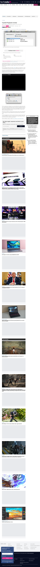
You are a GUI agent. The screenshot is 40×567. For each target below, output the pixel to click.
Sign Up (7, 558)
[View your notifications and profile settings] (35, 2)
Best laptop (14, 16)
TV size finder (9, 16)
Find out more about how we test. (14, 61)
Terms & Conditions (7, 561)
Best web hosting (20, 16)
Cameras (25, 4)
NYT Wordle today (27, 16)
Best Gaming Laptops (19, 545)
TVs (10, 4)
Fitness (17, 4)
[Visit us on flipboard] (28, 1)
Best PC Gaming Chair (19, 548)
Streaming (13, 4)
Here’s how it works (23, 29)
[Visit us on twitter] (25, 1)
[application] (14, 82)
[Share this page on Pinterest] (6, 27)
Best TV (25, 545)
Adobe (15, 67)
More (31, 4)
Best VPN (33, 16)
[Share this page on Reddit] (4, 27)
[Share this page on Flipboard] (7, 27)
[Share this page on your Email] (9, 27)
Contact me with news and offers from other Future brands (7, 556)
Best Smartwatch (26, 548)
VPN (22, 4)
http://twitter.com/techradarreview (18, 118)
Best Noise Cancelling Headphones (35, 545)
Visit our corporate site (30, 553)
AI (8, 4)
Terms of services (12, 128)
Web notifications (31, 560)
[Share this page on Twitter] (3, 27)
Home (29, 4)
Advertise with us (22, 560)
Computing (5, 4)
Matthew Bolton (5, 135)
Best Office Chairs (33, 548)
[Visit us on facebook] (24, 1)
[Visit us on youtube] (27, 1)
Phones (2, 4)
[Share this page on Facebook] (2, 27)
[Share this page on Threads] (8, 27)
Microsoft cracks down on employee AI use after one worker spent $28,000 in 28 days (33, 131)
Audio (20, 4)
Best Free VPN (10, 545)
